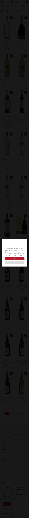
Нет (14, 262)
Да (14, 258)
